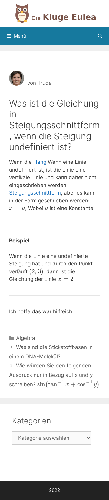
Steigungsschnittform (35, 193)
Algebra (25, 338)
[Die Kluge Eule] (54, 13)
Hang (39, 162)
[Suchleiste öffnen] (100, 36)
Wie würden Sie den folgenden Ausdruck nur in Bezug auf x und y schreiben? (54, 375)
